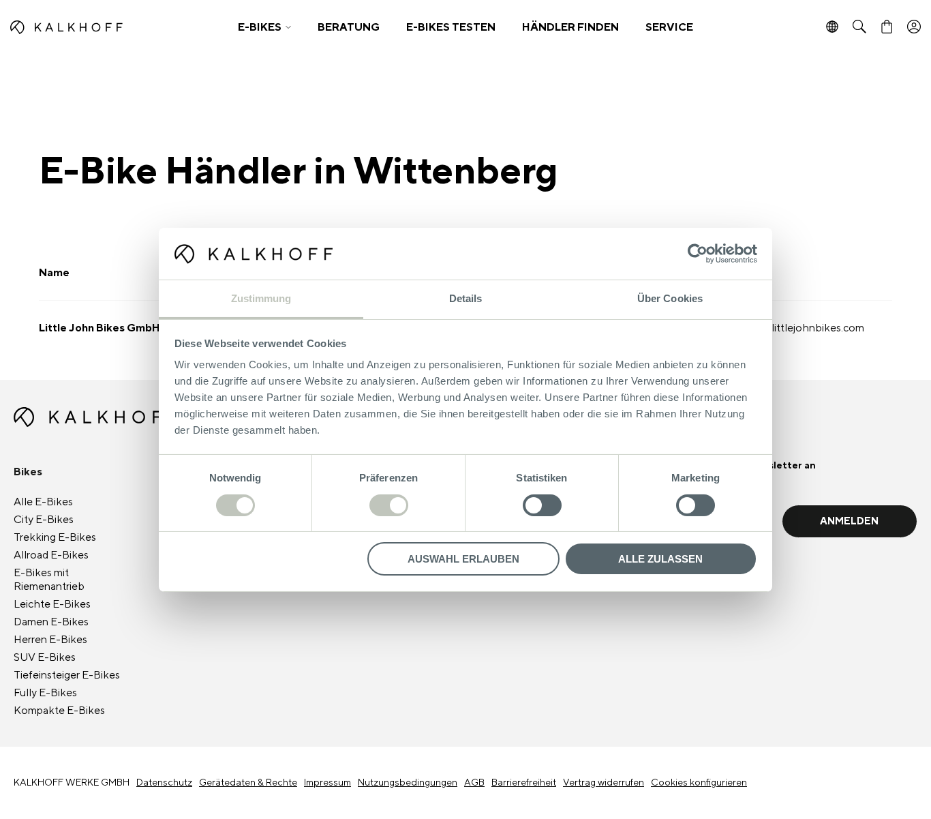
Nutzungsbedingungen (407, 783)
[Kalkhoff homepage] (114, 27)
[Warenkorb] (887, 27)
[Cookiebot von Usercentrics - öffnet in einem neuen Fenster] (697, 253)
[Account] (914, 27)
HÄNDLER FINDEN (570, 27)
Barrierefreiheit (523, 783)
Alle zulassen (660, 559)
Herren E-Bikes (50, 639)
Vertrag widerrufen (603, 783)
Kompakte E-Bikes (59, 710)
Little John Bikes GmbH (99, 328)
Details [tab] (466, 298)
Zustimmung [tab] (261, 298)
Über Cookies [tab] (670, 298)
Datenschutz (164, 783)
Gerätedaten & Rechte (248, 783)
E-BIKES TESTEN (450, 27)
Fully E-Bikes (45, 693)
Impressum (327, 783)
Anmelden (849, 521)
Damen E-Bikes (51, 622)
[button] (264, 27)
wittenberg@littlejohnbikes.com (786, 328)
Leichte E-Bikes (52, 604)
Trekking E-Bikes (55, 537)
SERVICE (669, 27)
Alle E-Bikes (43, 502)
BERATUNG (349, 27)
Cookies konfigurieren (699, 783)
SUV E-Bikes (45, 657)
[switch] (388, 505)
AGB (474, 783)
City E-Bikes (44, 519)
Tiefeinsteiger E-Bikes (67, 675)
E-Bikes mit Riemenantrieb (49, 579)
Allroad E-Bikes (51, 555)
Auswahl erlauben (463, 559)
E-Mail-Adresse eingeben (690, 485)
